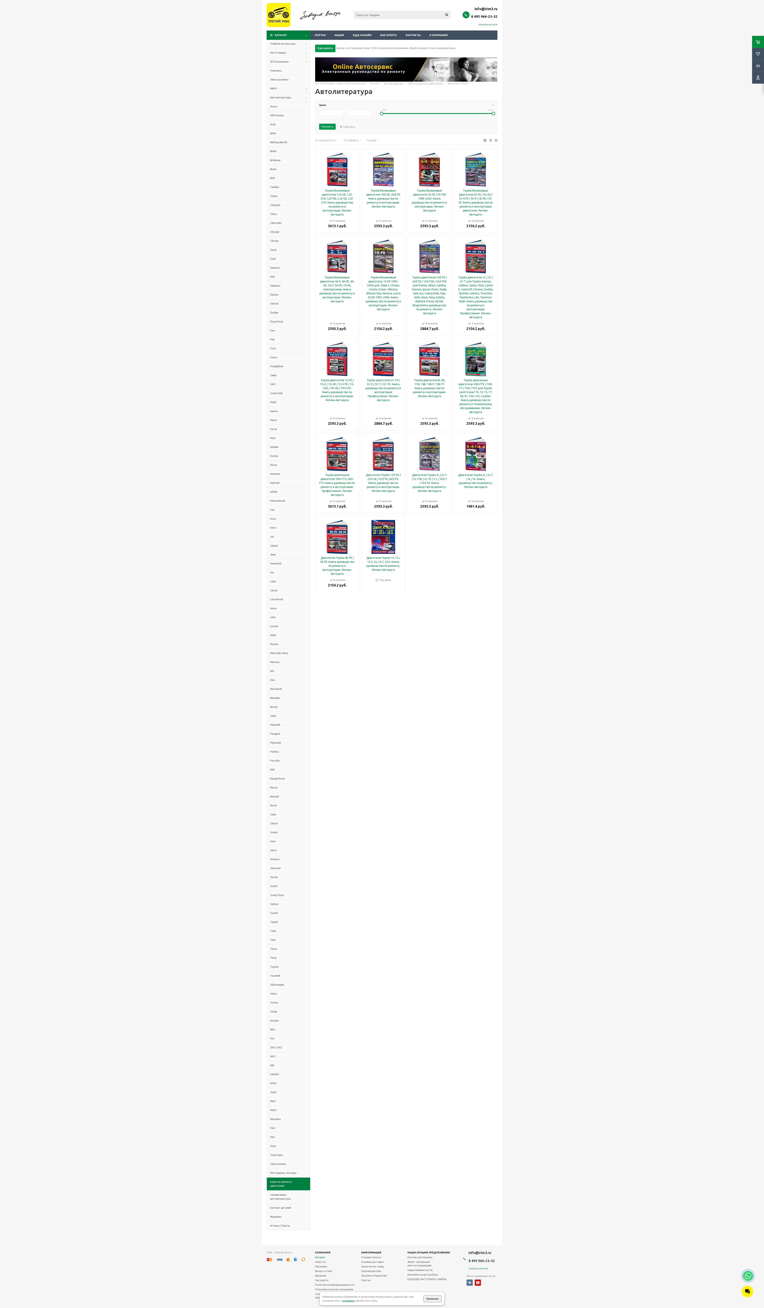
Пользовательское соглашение (334, 1289)
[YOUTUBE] (478, 1283)
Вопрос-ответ (324, 1271)
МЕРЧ (273, 88)
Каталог (281, 35)
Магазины (321, 1266)
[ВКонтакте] (470, 1283)
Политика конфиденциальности (335, 1284)
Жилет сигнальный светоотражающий (419, 1263)
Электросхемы (279, 79)
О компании (438, 35)
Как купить (388, 35)
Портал (320, 35)
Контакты (413, 35)
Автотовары (278, 52)
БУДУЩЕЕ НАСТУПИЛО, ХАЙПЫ (426, 1279)
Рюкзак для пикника (419, 1257)
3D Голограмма (279, 61)
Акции (339, 35)
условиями (348, 1300)
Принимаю (432, 1298)
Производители (371, 1271)
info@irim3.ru (486, 9)
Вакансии (320, 1275)
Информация (371, 1252)
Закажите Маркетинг (374, 1275)
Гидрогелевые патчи (420, 1270)
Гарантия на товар (372, 1266)
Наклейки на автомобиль (422, 1274)
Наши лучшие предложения (428, 1252)
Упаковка (276, 70)
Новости (320, 1261)
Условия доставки (372, 1261)
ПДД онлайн (362, 35)
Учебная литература (282, 43)
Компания (322, 1252)
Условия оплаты (371, 1257)
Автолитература (280, 97)
